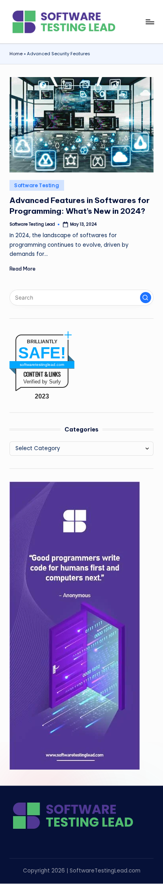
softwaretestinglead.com (42, 364)
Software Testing (36, 185)
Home (16, 53)
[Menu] (150, 21)
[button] (145, 297)
